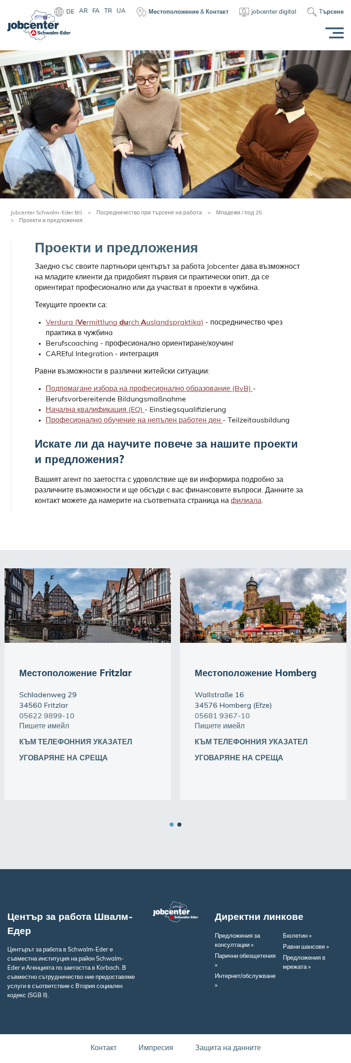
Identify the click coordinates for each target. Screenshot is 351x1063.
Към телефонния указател (75, 742)
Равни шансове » (306, 947)
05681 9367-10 (222, 716)
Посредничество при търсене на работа (149, 213)
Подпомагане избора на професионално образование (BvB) (149, 389)
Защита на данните (228, 1048)
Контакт (103, 1048)
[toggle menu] (333, 33)
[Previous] (319, 800)
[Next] (335, 800)
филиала (246, 501)
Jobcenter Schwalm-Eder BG (46, 213)
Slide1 (172, 825)
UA (121, 11)
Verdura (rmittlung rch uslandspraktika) (124, 322)
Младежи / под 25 (239, 213)
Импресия (155, 1048)
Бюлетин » (297, 936)
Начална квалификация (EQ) (95, 410)
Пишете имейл (44, 726)
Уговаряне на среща (63, 758)
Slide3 (179, 825)
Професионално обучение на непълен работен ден (134, 420)
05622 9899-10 (46, 716)
